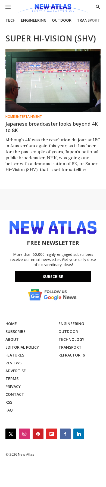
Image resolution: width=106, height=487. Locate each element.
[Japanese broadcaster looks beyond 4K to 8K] (53, 80)
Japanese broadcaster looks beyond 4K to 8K (51, 126)
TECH (10, 20)
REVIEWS (13, 362)
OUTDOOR (61, 20)
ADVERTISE (15, 370)
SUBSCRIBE (15, 331)
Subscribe (53, 276)
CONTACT (14, 394)
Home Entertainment (23, 116)
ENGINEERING (33, 20)
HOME (11, 323)
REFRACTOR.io (71, 355)
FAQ (9, 410)
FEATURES (14, 355)
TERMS (11, 378)
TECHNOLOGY (71, 339)
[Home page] (52, 9)
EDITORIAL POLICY (22, 347)
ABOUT (12, 339)
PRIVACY (13, 386)
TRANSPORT (88, 20)
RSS (8, 402)
